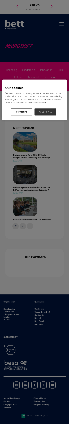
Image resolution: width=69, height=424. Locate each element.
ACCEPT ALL (45, 112)
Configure (21, 112)
